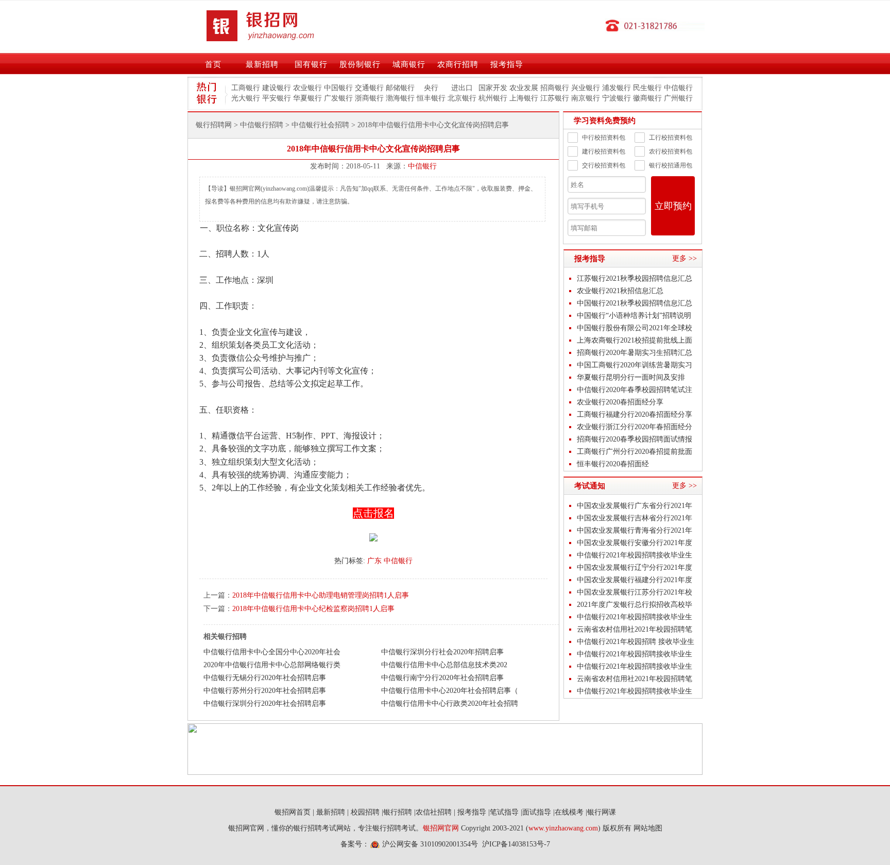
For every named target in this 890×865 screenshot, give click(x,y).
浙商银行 (369, 98)
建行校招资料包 (603, 151)
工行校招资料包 (670, 137)
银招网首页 (293, 812)
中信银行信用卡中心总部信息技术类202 (444, 665)
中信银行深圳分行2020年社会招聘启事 (264, 703)
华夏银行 (307, 98)
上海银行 (523, 98)
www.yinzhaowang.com (563, 828)
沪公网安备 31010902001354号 (430, 844)
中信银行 (678, 88)
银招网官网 (441, 828)
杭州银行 (492, 98)
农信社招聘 (434, 812)
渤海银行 (400, 98)
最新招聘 (262, 64)
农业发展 (523, 88)
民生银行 (647, 88)
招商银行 (554, 88)
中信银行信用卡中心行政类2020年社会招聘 (449, 703)
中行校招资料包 (603, 137)
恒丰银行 (431, 98)
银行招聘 (397, 812)
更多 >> (684, 258)
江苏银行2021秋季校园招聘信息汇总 (634, 278)
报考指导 (506, 64)
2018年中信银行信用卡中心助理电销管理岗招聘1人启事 (320, 595)
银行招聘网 (214, 125)
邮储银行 (400, 88)
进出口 (462, 88)
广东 (374, 561)
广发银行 (338, 98)
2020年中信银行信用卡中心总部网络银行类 (271, 665)
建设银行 (276, 88)
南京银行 (585, 98)
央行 (431, 88)
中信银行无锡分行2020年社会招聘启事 (264, 678)
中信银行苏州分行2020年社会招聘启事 (264, 690)
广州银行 (678, 98)
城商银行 (408, 64)
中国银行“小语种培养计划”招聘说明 (634, 315)
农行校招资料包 (670, 151)
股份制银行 (360, 64)
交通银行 (369, 88)
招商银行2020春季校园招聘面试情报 (634, 439)
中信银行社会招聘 (320, 125)
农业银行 (307, 88)
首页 (213, 64)
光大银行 (245, 98)
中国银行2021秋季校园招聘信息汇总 (634, 303)
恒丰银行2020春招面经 (613, 464)
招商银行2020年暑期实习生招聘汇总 (634, 353)
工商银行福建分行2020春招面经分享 (634, 414)
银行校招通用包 (670, 165)
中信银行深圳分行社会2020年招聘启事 (442, 652)
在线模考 (569, 812)
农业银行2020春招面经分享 (620, 402)
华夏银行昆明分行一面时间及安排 (631, 377)
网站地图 (648, 828)
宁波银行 (616, 98)
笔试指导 (504, 812)
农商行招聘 (457, 64)
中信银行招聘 (261, 125)
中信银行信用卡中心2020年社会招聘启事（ (449, 690)
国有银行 (311, 64)
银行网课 (601, 812)
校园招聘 (365, 812)
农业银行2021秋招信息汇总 (620, 291)
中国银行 (338, 88)
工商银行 (245, 88)
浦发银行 (616, 88)
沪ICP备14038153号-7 (516, 844)
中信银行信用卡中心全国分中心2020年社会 (271, 652)
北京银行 (462, 98)
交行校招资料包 (603, 165)
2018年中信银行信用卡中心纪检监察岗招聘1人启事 (313, 609)
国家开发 (492, 88)
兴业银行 (585, 88)
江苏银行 (554, 98)
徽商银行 (647, 98)
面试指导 (536, 812)
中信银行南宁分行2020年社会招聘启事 (442, 678)
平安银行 (276, 98)
